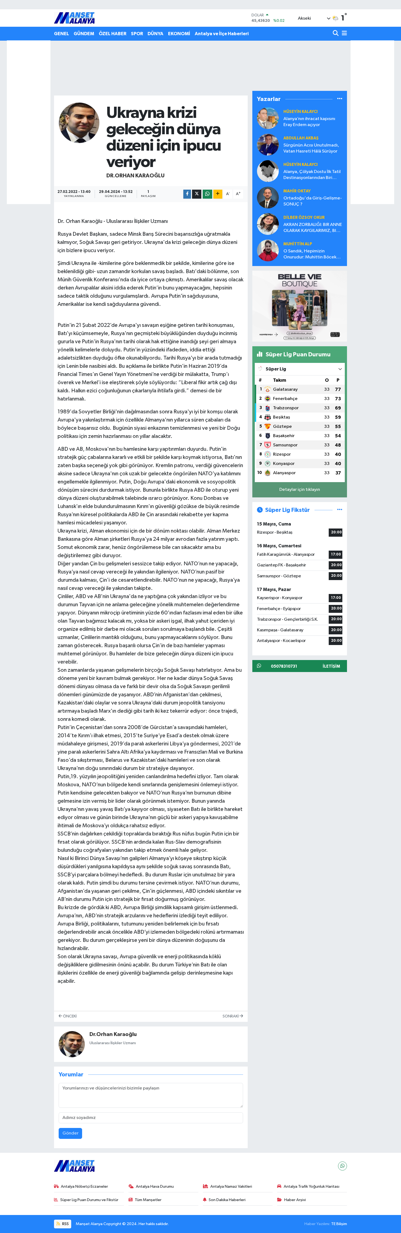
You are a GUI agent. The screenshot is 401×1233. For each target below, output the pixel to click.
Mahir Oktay (297, 191)
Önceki (69, 1016)
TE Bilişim (339, 1224)
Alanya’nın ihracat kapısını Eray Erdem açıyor (309, 122)
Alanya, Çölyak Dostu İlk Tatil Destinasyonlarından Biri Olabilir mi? (312, 175)
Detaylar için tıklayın (299, 489)
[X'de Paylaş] (196, 194)
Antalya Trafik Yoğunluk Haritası (311, 1186)
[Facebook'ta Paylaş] (187, 194)
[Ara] (336, 34)
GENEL (61, 33)
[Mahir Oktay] (268, 197)
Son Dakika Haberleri (227, 1200)
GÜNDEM (84, 33)
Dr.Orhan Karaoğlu (135, 175)
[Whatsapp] (342, 1166)
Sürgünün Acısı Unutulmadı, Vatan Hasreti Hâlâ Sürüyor (311, 148)
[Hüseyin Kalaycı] (268, 171)
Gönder (70, 1133)
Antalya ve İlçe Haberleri (222, 33)
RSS (65, 1224)
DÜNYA (155, 33)
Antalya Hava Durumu (155, 1186)
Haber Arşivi (295, 1200)
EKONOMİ (179, 33)
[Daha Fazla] (217, 194)
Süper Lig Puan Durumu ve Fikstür (89, 1200)
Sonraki (231, 1016)
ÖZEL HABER (112, 33)
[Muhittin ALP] (268, 250)
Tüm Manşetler (148, 1200)
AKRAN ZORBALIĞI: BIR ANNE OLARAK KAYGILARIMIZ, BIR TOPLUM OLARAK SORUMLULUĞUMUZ (312, 228)
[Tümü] (339, 99)
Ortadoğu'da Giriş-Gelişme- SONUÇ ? (312, 201)
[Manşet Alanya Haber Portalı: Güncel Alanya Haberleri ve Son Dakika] (74, 17)
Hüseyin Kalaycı (300, 165)
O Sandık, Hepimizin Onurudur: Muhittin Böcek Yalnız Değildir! (309, 254)
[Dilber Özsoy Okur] (268, 224)
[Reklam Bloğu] (299, 306)
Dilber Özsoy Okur (304, 218)
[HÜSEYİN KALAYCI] (268, 118)
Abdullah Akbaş (301, 138)
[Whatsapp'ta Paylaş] (207, 194)
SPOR (137, 33)
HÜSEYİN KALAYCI (300, 112)
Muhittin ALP (297, 244)
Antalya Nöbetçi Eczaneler (84, 1186)
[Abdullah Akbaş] (268, 144)
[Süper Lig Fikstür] (339, 510)
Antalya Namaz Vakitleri (231, 1186)
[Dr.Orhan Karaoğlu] (79, 122)
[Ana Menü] (343, 34)
